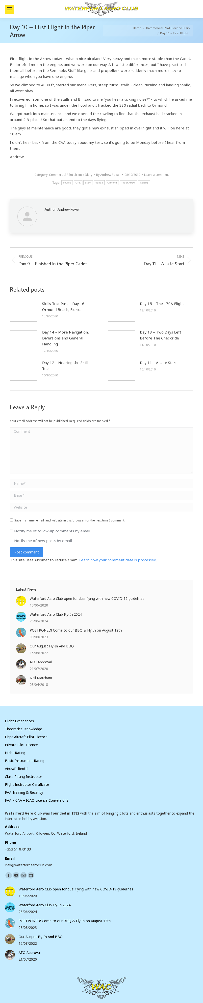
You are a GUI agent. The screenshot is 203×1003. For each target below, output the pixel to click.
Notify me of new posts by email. (43, 540)
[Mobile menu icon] (9, 9)
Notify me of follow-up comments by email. (52, 530)
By (108, 175)
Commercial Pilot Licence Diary (70, 175)
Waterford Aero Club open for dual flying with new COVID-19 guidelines (87, 598)
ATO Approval (41, 662)
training (144, 182)
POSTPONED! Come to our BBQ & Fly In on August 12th (76, 630)
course (67, 182)
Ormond (112, 182)
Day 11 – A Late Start (158, 362)
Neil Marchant (41, 677)
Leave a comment (156, 175)
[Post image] (23, 312)
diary (88, 182)
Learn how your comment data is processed (117, 559)
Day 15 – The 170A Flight (162, 303)
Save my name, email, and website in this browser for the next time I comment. (69, 520)
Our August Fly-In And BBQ (52, 646)
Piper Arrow (128, 182)
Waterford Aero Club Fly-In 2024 (56, 614)
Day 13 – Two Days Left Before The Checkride (160, 335)
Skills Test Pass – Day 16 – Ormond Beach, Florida (64, 306)
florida (99, 182)
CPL (78, 182)
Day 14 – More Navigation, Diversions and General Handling (65, 338)
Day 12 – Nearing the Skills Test (65, 365)
